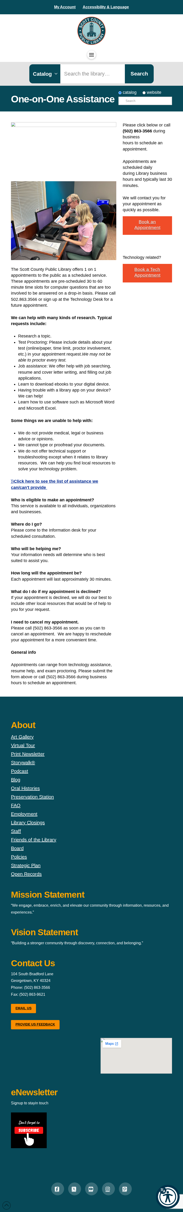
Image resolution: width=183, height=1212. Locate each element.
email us (23, 1008)
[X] (74, 1188)
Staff (16, 831)
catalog (129, 92)
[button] (168, 1197)
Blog (15, 779)
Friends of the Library (33, 839)
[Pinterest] (125, 1188)
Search (139, 74)
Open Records (26, 874)
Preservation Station (32, 797)
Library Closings (28, 822)
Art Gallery (22, 736)
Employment (24, 814)
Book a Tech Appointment (147, 272)
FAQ (15, 805)
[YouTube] (91, 1188)
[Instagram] (108, 1188)
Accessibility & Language (106, 7)
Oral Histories (25, 788)
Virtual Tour (23, 745)
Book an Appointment (147, 224)
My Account (65, 7)
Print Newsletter (28, 754)
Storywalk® (23, 762)
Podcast (19, 771)
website (153, 92)
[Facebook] (57, 1188)
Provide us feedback (35, 1024)
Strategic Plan (26, 865)
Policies (19, 857)
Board (17, 848)
